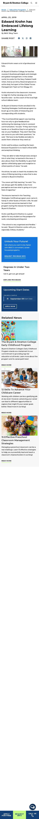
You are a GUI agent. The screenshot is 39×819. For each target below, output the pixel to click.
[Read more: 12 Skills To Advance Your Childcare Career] (20, 378)
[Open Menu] (36, 3)
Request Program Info (15, 256)
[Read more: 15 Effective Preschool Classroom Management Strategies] (20, 426)
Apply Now (10, 306)
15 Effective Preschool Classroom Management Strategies (16, 440)
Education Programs (18, 10)
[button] (32, 807)
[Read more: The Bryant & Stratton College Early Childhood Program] (20, 330)
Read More (6, 365)
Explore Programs (12, 280)
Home (4, 10)
